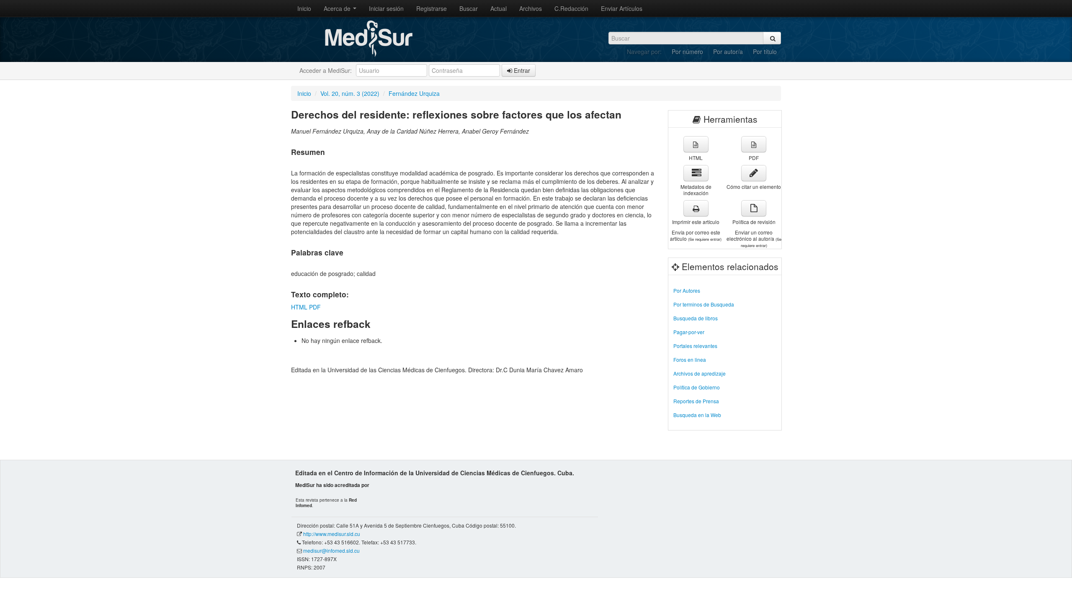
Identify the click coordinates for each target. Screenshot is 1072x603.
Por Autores (686, 290)
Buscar (468, 8)
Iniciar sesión (386, 8)
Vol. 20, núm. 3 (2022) (349, 93)
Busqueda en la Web (697, 414)
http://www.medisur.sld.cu (331, 533)
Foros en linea (689, 359)
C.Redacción (571, 8)
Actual (498, 8)
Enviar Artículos (621, 8)
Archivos (530, 8)
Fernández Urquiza (414, 93)
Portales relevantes (695, 345)
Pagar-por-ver (688, 331)
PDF (315, 307)
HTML (299, 307)
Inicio (304, 8)
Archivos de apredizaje (699, 373)
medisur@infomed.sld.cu (331, 550)
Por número (687, 51)
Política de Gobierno (696, 387)
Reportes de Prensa (696, 401)
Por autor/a (728, 51)
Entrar (521, 70)
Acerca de (338, 8)
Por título (765, 51)
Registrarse (431, 8)
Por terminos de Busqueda (703, 304)
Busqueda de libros (695, 318)
